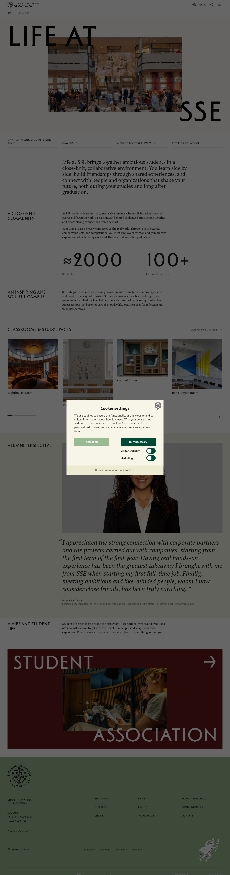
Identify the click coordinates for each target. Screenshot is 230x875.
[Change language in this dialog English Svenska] (158, 406)
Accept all (92, 442)
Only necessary (138, 442)
